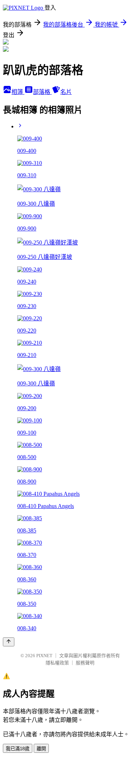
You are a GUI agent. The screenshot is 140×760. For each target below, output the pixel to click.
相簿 (17, 92)
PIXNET (44, 655)
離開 (41, 748)
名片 (66, 92)
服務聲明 (85, 662)
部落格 (42, 92)
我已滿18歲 (17, 748)
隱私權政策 (57, 662)
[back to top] (8, 641)
